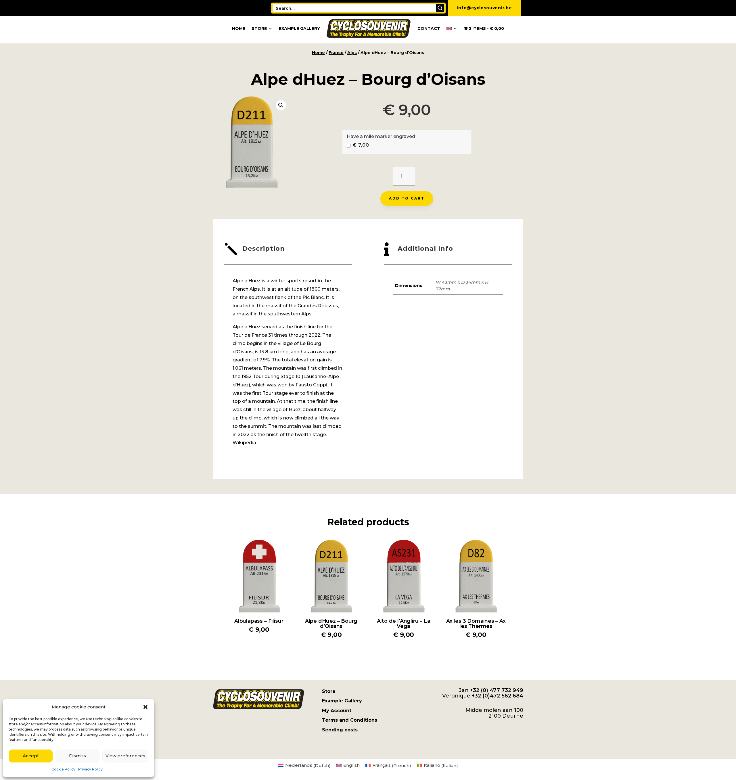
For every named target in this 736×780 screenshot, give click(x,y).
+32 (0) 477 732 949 (496, 690)
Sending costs (340, 730)
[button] (145, 707)
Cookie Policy (63, 769)
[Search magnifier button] (440, 8)
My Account (336, 710)
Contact (428, 28)
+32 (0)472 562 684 (497, 696)
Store (259, 28)
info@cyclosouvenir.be (484, 7)
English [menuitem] (351, 765)
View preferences (125, 755)
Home (238, 28)
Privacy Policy (90, 769)
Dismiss (77, 755)
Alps (352, 52)
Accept (31, 755)
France (336, 52)
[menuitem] (451, 28)
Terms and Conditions (349, 720)
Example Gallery (299, 28)
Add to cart (407, 198)
